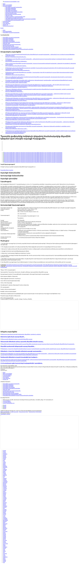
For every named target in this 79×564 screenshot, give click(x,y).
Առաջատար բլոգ (23, 411)
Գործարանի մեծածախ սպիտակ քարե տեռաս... (17, 119)
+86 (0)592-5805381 (7, 401)
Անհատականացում (8, 25)
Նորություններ (6, 21)
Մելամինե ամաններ (10, 9)
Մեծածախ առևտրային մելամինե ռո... (15, 74)
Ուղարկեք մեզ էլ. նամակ (6, 170)
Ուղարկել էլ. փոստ (5, 414)
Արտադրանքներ (7, 6)
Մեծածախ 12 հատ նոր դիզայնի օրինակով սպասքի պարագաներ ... (21, 351)
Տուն (4, 3)
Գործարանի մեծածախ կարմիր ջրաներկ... (16, 96)
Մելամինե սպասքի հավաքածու (13, 7)
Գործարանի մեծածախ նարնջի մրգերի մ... (16, 87)
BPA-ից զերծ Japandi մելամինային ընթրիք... (16, 65)
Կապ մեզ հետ (6, 23)
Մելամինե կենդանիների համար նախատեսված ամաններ (20, 18)
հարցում (2, 369)
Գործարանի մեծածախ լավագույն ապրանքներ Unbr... (19, 110)
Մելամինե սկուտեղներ (11, 10)
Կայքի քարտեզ (14, 411)
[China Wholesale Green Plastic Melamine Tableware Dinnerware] (16, 339)
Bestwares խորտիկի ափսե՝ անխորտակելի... (16, 82)
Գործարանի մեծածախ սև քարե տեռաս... (16, 100)
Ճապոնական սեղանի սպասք (13, 14)
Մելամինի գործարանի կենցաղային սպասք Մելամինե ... (17, 346)
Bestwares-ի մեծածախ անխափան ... (14, 78)
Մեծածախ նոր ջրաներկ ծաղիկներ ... (15, 133)
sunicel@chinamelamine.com (8, 403)
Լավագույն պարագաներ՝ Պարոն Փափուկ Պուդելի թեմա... (20, 105)
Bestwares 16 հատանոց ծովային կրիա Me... (15, 56)
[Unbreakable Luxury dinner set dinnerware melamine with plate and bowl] (20, 334)
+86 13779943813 (6, 400)
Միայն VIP (5, 24)
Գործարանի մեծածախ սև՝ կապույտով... (16, 115)
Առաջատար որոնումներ (35, 411)
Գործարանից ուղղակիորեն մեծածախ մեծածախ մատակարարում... (23, 124)
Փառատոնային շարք (10, 13)
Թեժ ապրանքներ (7, 4)
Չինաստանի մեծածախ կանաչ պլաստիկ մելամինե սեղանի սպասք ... (22, 341)
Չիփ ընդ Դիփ (8, 15)
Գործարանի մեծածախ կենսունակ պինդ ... (16, 128)
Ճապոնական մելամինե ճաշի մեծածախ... (16, 61)
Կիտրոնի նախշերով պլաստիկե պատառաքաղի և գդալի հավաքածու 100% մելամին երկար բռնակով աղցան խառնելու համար (39, 264)
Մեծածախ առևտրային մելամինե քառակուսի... (17, 70)
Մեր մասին (6, 22)
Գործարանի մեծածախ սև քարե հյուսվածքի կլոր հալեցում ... (19, 357)
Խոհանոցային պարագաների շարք (14, 20)
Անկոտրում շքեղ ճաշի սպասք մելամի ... (12, 336)
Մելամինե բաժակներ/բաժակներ (14, 11)
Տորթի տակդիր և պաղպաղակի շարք (15, 16)
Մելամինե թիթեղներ (10, 8)
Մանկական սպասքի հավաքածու (14, 17)
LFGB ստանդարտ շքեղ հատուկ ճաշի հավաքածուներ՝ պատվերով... (21, 363)
